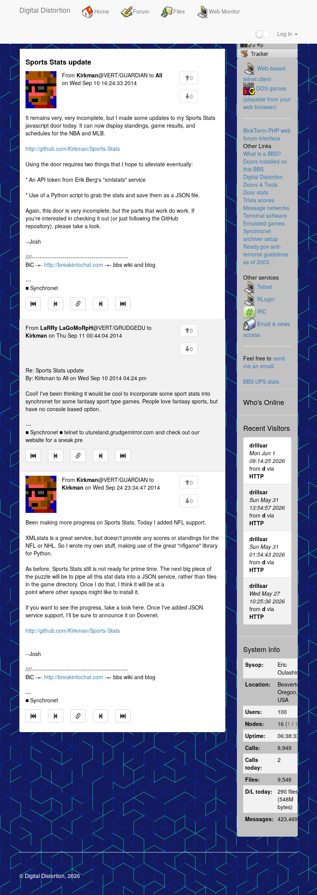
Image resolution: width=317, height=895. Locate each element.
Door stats (255, 192)
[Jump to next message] (100, 303)
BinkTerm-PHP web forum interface (267, 134)
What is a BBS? (262, 153)
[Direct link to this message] (78, 303)
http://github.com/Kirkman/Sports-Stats (73, 148)
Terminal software (265, 215)
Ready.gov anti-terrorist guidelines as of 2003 (265, 254)
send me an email (264, 362)
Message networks (266, 208)
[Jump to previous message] (55, 303)
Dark (249, 33)
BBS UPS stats (261, 381)
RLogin (265, 299)
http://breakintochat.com (73, 264)
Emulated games (264, 223)
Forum (141, 11)
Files (179, 11)
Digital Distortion (44, 10)
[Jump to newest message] (123, 303)
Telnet (264, 286)
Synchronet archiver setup (260, 235)
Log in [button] (285, 34)
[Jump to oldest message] (33, 303)
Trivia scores (258, 200)
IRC (261, 311)
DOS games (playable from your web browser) (267, 97)
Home (101, 11)
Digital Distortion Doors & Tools (263, 180)
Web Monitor (224, 11)
